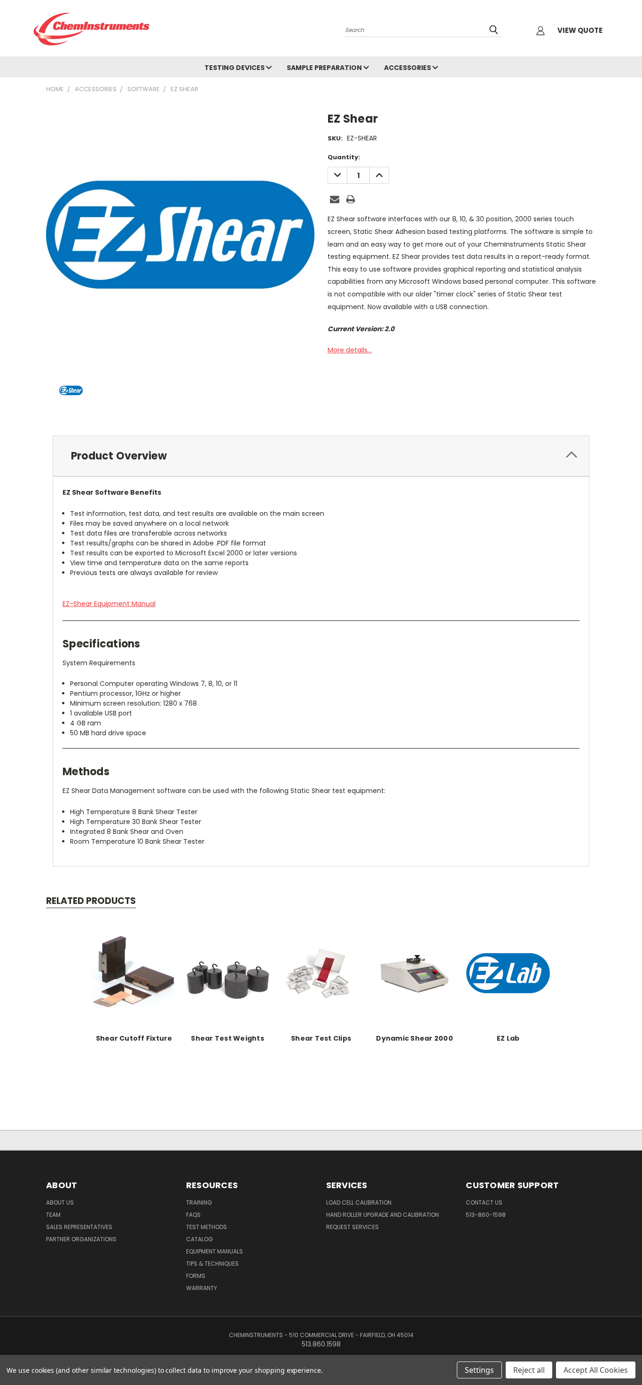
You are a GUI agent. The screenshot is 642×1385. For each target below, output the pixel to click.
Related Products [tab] (91, 901)
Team (53, 1215)
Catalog (199, 1239)
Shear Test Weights (227, 1038)
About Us (60, 1202)
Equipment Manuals (214, 1251)
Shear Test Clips (321, 1038)
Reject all (529, 1370)
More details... (350, 350)
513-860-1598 (486, 1215)
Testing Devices (235, 67)
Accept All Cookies (596, 1370)
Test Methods (206, 1227)
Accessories (408, 67)
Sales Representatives (79, 1227)
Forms (195, 1276)
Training (199, 1202)
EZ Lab (508, 1038)
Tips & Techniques (212, 1264)
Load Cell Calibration (358, 1202)
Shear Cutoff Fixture (134, 1038)
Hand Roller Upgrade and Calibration (382, 1215)
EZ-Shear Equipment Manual (109, 603)
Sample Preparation (325, 67)
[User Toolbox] (540, 30)
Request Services (352, 1227)
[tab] (321, 456)
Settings (479, 1370)
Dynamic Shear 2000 (414, 1038)
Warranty (201, 1288)
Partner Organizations (81, 1239)
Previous (617, 1355)
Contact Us (484, 1202)
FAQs (193, 1215)
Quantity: (344, 157)
